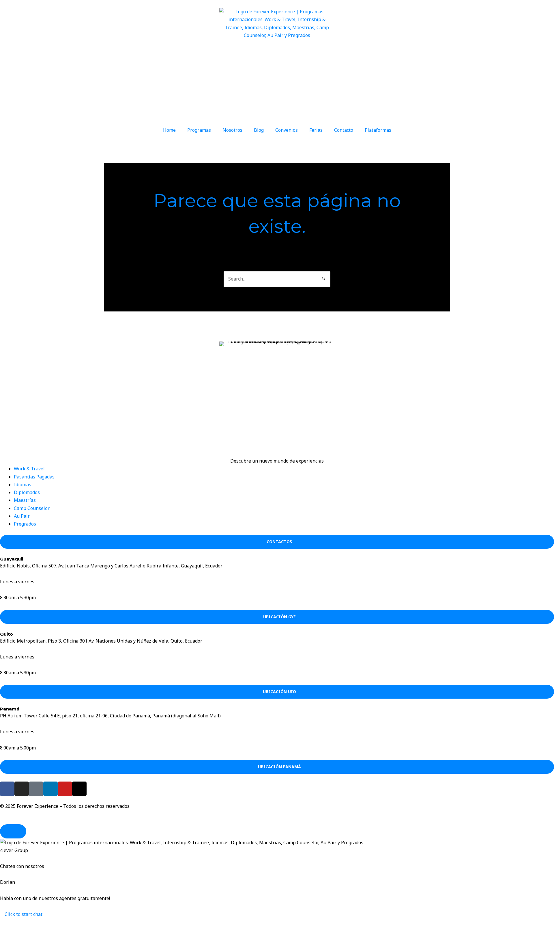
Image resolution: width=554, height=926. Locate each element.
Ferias (316, 130)
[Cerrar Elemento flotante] (13, 831)
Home (169, 130)
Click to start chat (22, 914)
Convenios (286, 130)
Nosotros (232, 130)
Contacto (343, 130)
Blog (259, 130)
